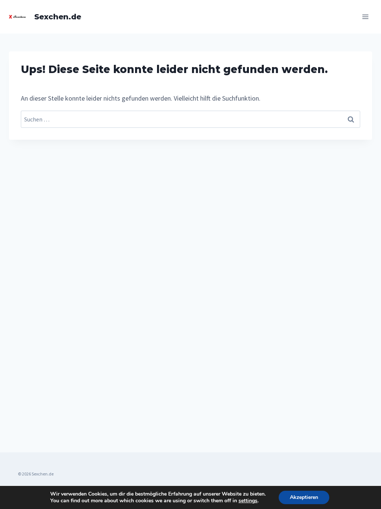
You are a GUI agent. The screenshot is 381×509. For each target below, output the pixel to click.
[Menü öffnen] (365, 16)
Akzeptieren (304, 497)
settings (247, 500)
